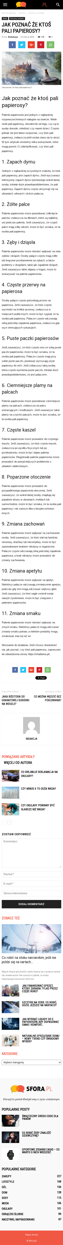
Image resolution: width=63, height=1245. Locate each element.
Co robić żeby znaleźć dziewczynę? (36, 1134)
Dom (4, 1192)
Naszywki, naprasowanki (18, 1219)
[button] (58, 4)
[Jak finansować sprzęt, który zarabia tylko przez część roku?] (10, 990)
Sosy (5, 1198)
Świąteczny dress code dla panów (40, 1117)
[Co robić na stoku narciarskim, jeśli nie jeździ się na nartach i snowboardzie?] (31, 938)
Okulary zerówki (17, 18)
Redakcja (13, 37)
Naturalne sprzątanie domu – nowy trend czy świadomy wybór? (40, 1038)
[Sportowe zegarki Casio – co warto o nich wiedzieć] (10, 1154)
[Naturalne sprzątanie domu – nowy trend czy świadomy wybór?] (10, 1041)
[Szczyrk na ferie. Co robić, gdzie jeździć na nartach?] (10, 1007)
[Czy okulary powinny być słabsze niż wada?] (10, 809)
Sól (4, 1187)
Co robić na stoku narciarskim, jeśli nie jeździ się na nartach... (29, 960)
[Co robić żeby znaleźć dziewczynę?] (10, 1137)
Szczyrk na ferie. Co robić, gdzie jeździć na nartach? (39, 1004)
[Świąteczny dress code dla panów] (10, 1121)
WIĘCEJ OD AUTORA (18, 763)
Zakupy (6, 1176)
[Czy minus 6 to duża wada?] (10, 793)
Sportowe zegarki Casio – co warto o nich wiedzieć (40, 1151)
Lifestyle (8, 1181)
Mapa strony (31, 1234)
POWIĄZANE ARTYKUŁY (18, 757)
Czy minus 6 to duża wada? (38, 788)
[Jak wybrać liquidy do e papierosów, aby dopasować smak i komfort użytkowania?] (10, 1024)
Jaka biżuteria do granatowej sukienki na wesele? (15, 700)
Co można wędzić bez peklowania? (47, 698)
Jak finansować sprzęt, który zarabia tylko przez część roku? (40, 988)
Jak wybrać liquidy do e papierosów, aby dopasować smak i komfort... (40, 1021)
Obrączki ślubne (12, 1214)
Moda (5, 18)
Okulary (7, 1208)
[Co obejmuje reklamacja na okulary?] (10, 776)
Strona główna (9, 12)
